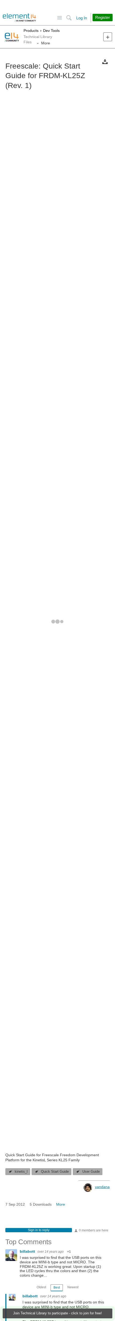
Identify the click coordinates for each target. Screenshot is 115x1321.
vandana (102, 1187)
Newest (72, 1287)
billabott (28, 1251)
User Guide (91, 1172)
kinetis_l (21, 1172)
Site (59, 18)
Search (69, 18)
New (107, 36)
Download (105, 61)
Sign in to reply (38, 1230)
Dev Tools (51, 30)
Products (31, 30)
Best (56, 1287)
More (45, 43)
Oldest (41, 1287)
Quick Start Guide (55, 1172)
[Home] (19, 17)
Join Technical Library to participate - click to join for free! (57, 1313)
